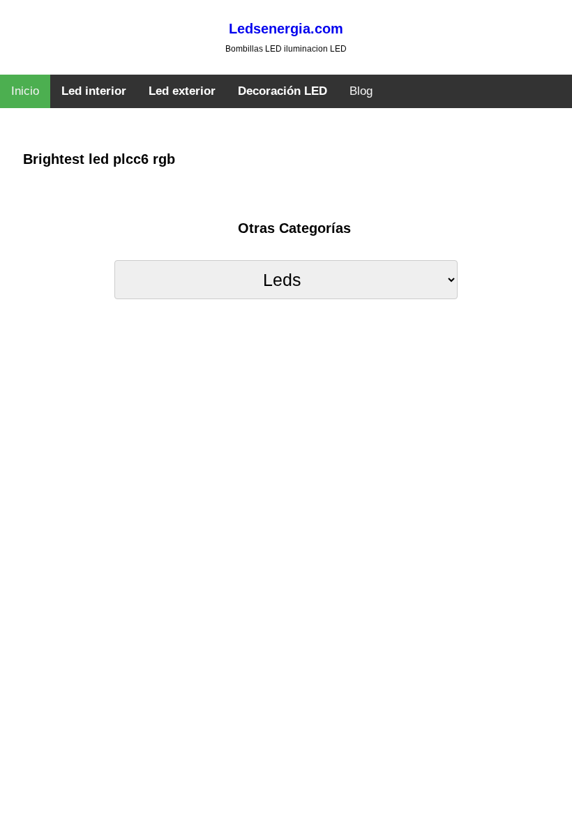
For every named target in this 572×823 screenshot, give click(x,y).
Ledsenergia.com (286, 28)
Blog (360, 91)
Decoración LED (282, 91)
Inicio (25, 91)
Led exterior (182, 91)
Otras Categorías (294, 228)
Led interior (93, 91)
